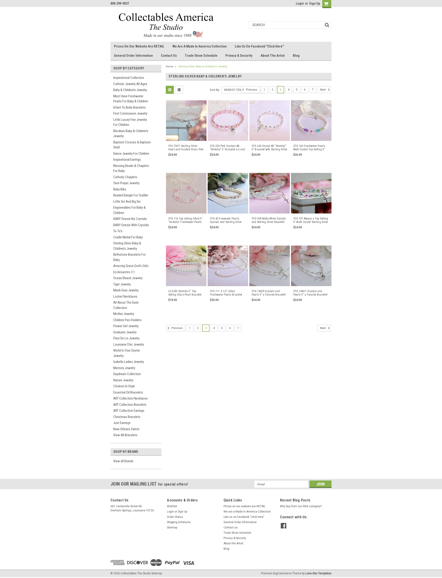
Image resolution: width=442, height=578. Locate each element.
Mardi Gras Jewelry (126, 290)
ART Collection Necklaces (130, 398)
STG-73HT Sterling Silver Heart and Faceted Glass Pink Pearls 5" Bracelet (186, 147)
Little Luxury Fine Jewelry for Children (130, 122)
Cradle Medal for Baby (128, 237)
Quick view (186, 137)
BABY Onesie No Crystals (130, 219)
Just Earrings (122, 423)
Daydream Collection (127, 374)
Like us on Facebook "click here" (259, 46)
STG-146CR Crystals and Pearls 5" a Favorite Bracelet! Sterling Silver (269, 293)
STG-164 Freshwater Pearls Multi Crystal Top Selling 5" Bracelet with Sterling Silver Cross (309, 147)
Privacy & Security (239, 55)
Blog (296, 55)
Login (300, 3)
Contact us (169, 55)
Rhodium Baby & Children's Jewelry (130, 133)
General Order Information (133, 55)
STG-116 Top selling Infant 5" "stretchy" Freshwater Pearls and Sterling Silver (185, 220)
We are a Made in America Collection (199, 46)
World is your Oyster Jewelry (126, 353)
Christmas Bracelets (126, 417)
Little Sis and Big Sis (127, 201)
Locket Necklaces (125, 296)
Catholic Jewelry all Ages (130, 84)
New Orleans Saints (126, 429)
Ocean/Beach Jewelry (127, 278)
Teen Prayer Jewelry (126, 183)
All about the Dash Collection (126, 305)
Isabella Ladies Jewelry (128, 362)
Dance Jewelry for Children (131, 153)
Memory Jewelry (124, 368)
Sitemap (172, 527)
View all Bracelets (125, 435)
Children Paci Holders (127, 320)
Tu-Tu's (117, 231)
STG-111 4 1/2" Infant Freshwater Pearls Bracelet (226, 293)
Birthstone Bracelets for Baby (129, 257)
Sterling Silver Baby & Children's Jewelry (127, 246)
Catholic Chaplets (125, 177)
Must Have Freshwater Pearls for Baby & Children (130, 99)
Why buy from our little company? (301, 506)
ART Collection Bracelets (129, 405)
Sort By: (215, 90)
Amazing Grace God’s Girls (130, 266)
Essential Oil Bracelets (128, 392)
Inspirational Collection (128, 78)
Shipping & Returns (179, 522)
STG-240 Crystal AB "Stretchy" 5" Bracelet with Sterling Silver (270, 147)
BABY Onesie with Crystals (131, 225)
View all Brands (123, 461)
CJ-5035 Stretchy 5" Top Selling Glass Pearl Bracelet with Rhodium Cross (184, 293)
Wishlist (172, 506)
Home (169, 66)
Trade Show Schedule (201, 55)
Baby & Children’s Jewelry (130, 90)
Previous (251, 89)
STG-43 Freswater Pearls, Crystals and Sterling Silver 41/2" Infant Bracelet (226, 220)
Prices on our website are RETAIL (139, 46)
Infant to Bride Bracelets (129, 107)
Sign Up (314, 3)
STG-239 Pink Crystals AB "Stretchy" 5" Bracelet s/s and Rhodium (227, 147)
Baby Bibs (119, 189)
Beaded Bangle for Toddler (130, 195)
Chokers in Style (124, 386)
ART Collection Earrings (128, 411)
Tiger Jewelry (122, 284)
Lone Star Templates (318, 573)
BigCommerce (282, 573)
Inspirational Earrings (127, 159)
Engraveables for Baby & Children (129, 210)
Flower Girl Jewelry (126, 326)
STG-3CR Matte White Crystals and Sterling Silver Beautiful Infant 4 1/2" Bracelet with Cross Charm (269, 220)
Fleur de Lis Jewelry (126, 338)
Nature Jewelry (123, 380)
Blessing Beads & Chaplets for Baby (131, 168)
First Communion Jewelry (130, 113)
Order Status (175, 517)
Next (323, 89)
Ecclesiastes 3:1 (124, 272)
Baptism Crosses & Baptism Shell (132, 145)
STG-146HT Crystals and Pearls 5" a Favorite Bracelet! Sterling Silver (310, 293)
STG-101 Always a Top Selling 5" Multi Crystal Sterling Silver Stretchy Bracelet (310, 220)
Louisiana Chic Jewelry (128, 344)
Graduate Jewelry (125, 332)
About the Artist (273, 55)
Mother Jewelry (123, 314)
